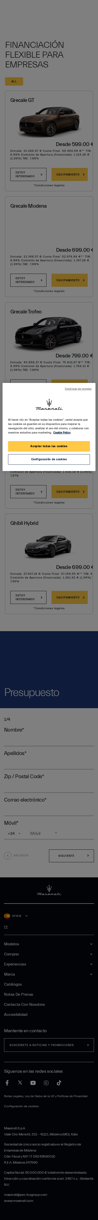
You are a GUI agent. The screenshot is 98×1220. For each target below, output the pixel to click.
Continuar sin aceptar (78, 388)
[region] (49, 427)
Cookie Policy (62, 432)
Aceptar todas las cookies (48, 446)
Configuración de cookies (49, 459)
